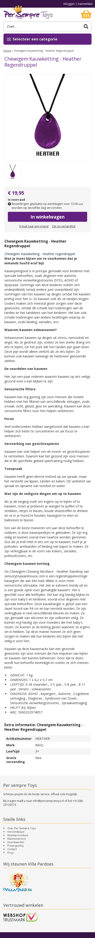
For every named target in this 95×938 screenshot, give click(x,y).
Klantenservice (16, 838)
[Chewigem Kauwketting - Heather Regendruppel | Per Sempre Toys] (28, 14)
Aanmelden (85, 4)
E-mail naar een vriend (33, 226)
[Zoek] (86, 26)
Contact (12, 849)
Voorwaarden (15, 842)
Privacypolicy (15, 845)
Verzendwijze (15, 831)
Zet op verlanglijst (63, 226)
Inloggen (69, 4)
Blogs (10, 852)
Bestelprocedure (17, 835)
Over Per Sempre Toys (21, 828)
